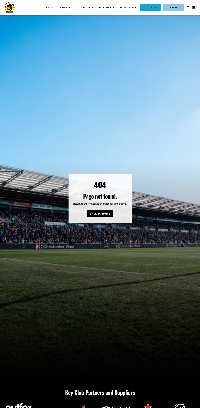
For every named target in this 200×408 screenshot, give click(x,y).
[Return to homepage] (9, 7)
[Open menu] (193, 7)
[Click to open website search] (188, 7)
